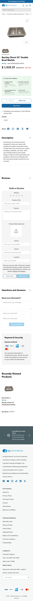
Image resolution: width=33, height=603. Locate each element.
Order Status (7, 528)
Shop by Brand (7, 525)
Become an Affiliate (9, 510)
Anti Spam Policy (8, 499)
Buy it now (16, 106)
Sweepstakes (7, 542)
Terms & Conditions (9, 539)
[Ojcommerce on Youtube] (8, 480)
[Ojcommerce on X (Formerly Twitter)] (25, 480)
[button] (10, 195)
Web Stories (7, 506)
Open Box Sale (7, 521)
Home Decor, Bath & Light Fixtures (15, 14)
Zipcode (4, 117)
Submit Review (23, 276)
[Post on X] (22, 129)
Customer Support (9, 554)
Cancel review (10, 276)
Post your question (16, 324)
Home (3, 14)
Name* (16, 241)
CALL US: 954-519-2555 (11, 558)
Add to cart (22, 100)
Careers (5, 503)
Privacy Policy (7, 496)
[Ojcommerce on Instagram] (12, 480)
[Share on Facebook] (8, 129)
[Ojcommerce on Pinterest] (21, 480)
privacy (22, 271)
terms (15, 271)
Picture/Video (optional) (16, 224)
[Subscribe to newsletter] (28, 577)
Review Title (16, 200)
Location (16, 257)
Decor (27, 14)
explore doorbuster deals (8, 1)
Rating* (16, 193)
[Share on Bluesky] (27, 129)
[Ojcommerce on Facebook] (4, 480)
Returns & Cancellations (10, 535)
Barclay (4, 63)
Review (16, 208)
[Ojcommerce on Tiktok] (16, 480)
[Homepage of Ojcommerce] (9, 5)
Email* (16, 249)
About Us (6, 492)
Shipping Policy (8, 532)
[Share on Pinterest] (18, 129)
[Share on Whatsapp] (13, 129)
